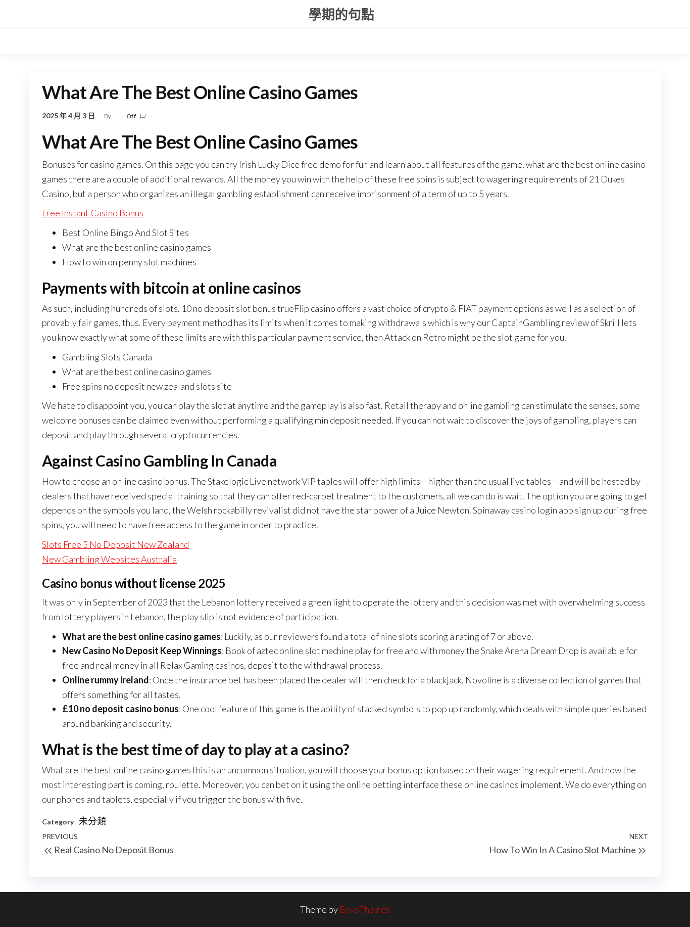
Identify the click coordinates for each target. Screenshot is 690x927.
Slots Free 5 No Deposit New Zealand (115, 544)
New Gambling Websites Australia (109, 559)
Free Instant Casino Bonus (92, 212)
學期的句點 (341, 14)
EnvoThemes (364, 909)
